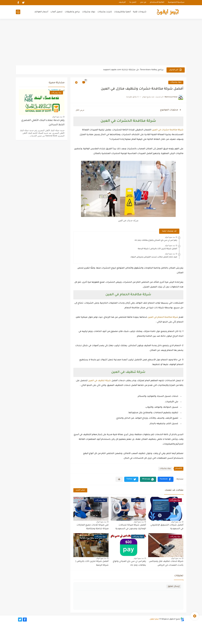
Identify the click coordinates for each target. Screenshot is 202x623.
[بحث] (18, 12)
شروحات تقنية (139, 12)
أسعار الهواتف (41, 12)
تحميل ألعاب (56, 12)
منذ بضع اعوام (170, 237)
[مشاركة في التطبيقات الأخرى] (119, 479)
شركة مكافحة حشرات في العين (167, 130)
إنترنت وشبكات (104, 12)
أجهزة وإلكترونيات (122, 12)
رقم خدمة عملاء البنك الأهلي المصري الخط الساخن (42, 122)
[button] (165, 479)
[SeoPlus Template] (182, 619)
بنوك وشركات (88, 12)
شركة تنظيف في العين (99, 381)
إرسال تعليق (174, 586)
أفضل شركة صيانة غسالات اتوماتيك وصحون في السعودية (130, 527)
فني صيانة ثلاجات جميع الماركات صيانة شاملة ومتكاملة (93, 527)
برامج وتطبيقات (72, 12)
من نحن (143, 3)
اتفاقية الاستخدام (157, 3)
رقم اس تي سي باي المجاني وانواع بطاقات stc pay (156, 240)
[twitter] (23, 3)
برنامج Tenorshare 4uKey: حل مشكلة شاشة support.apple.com (133, 70)
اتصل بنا (132, 3)
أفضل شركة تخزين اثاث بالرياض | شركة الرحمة (157, 249)
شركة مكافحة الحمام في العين (163, 317)
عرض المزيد (80, 490)
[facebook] (18, 3)
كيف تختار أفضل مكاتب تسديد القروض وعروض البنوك (153, 257)
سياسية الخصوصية (176, 3)
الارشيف (122, 3)
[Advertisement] (101, 42)
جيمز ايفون (154, 619)
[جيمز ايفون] (168, 12)
